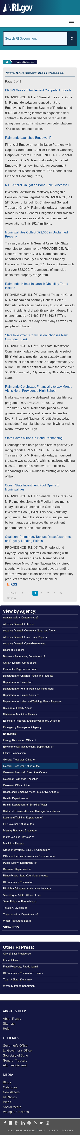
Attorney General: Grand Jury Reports (25, 637)
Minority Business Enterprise (19, 830)
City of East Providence (17, 953)
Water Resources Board (16, 920)
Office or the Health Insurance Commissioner (29, 856)
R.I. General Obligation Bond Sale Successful (37, 185)
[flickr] (10, 1123)
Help (6, 1028)
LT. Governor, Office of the (18, 824)
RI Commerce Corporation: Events (23, 973)
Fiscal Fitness (11, 960)
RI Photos (10, 1097)
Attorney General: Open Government (24, 643)
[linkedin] (23, 1123)
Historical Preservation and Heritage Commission (31, 811)
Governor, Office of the (16, 785)
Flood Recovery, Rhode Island (20, 966)
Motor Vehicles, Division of (18, 836)
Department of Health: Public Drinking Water (28, 688)
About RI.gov (12, 1018)
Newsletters (11, 1092)
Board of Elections (13, 649)
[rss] (35, 1123)
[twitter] (41, 1123)
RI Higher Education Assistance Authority (27, 888)
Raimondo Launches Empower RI (28, 137)
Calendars (10, 1087)
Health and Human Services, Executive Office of (31, 791)
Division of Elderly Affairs (17, 708)
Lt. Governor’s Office (17, 1050)
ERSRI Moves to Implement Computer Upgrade (38, 90)
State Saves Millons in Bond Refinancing (34, 438)
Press (7, 1102)
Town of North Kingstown (17, 979)
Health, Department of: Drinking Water (25, 804)
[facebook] (5, 1123)
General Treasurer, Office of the (21, 766)
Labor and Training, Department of (22, 817)
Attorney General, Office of (18, 624)
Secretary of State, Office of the (21, 895)
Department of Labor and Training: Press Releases (32, 701)
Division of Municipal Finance (20, 714)
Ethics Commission (14, 753)
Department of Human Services (21, 695)
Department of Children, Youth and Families (28, 675)
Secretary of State (15, 1055)
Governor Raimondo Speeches (20, 778)
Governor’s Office (15, 1045)
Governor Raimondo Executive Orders (25, 772)
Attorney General (15, 1065)
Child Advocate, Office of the (20, 662)
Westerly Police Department (19, 985)
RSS (13, 584)
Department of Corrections (18, 682)
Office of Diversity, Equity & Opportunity (26, 849)
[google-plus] (17, 1123)
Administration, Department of (20, 617)
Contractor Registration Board (20, 669)
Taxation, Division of (15, 907)
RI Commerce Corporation (18, 882)
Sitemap (9, 1023)
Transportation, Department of (20, 914)
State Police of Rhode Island (19, 901)
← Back (12, 593)
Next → (11, 597)
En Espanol (10, 733)
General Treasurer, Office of (19, 759)
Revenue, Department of (17, 869)
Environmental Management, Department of (28, 746)
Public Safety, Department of (19, 862)
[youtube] (47, 1123)
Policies (67, 1130)
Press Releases (25, 62)
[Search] (72, 38)
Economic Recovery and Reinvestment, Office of (31, 720)
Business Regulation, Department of (24, 656)
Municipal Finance (13, 843)
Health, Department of (15, 798)
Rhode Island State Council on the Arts (25, 875)
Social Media (12, 1107)
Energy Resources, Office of (19, 740)
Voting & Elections (16, 1112)
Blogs (7, 1082)
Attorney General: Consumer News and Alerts (29, 630)
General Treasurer (16, 1060)
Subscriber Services (21, 1130)
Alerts (53, 1130)
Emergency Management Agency (22, 727)
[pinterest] (29, 1123)
